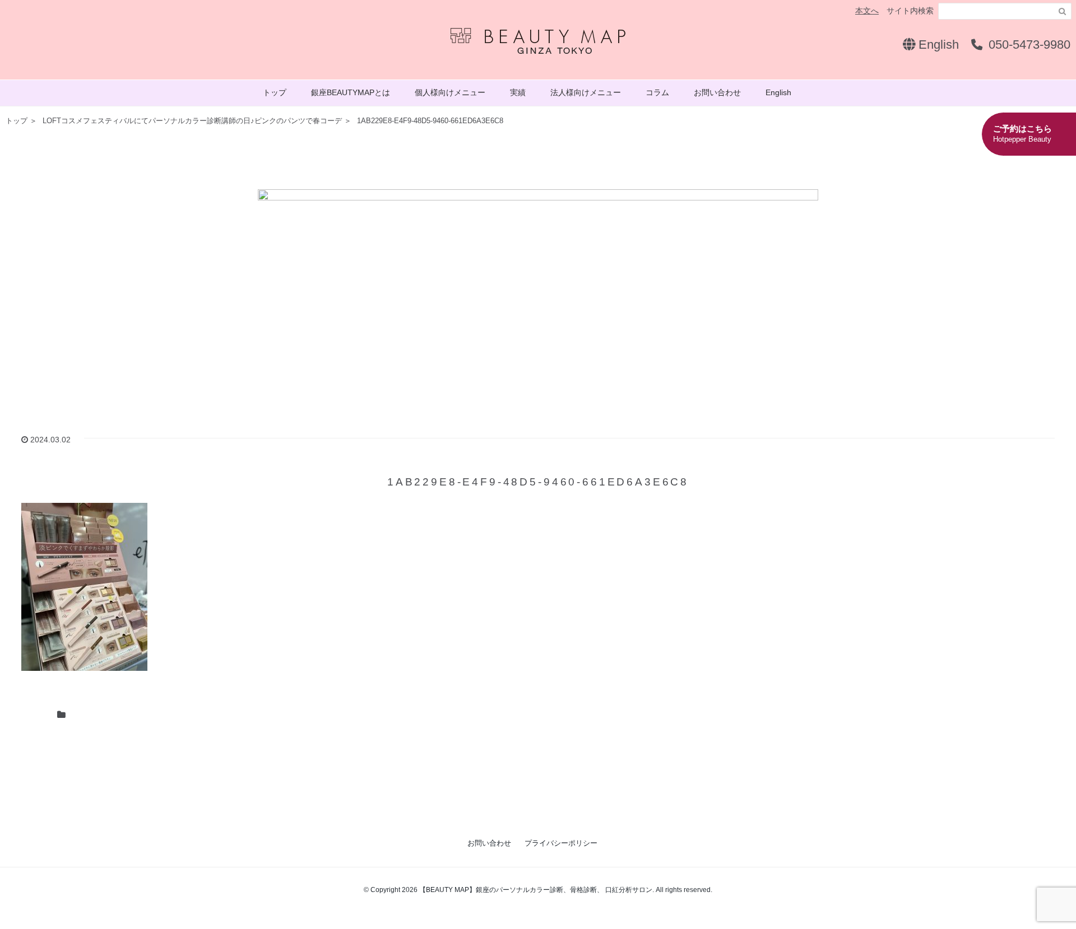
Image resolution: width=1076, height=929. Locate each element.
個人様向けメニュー (450, 92)
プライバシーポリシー (561, 843)
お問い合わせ (717, 92)
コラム (657, 92)
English (937, 45)
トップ (274, 92)
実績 (518, 92)
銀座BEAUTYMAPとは (350, 92)
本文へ (867, 10)
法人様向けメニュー (585, 92)
